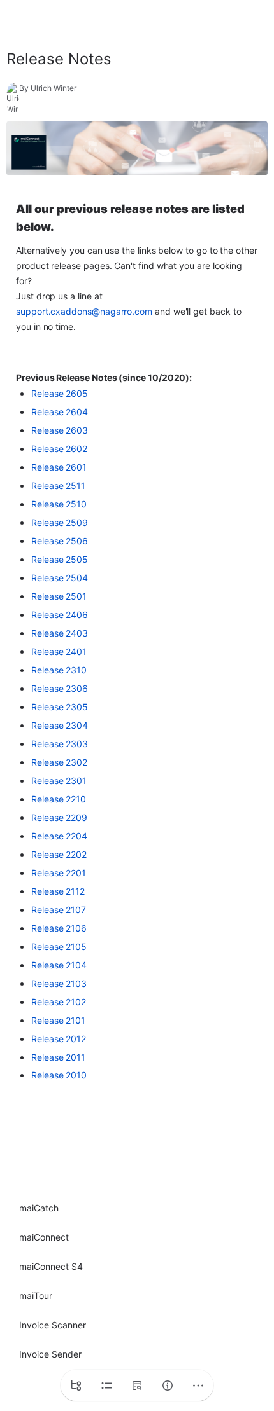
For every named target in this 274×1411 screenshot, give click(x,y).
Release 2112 (58, 891)
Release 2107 (58, 909)
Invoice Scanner (52, 1324)
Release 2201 (58, 872)
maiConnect (44, 1237)
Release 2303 (59, 743)
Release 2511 (58, 485)
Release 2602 (59, 448)
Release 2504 (59, 577)
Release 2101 (58, 1020)
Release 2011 (58, 1057)
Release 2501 (59, 596)
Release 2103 (59, 983)
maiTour (35, 1295)
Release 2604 (59, 411)
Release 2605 (59, 393)
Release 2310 (59, 669)
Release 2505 (59, 559)
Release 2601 (59, 467)
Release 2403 (59, 633)
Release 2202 (59, 854)
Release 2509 (59, 522)
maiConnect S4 (51, 1266)
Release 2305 (59, 706)
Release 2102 (58, 1001)
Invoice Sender (50, 1354)
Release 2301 (59, 780)
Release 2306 (59, 688)
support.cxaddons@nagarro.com (84, 311)
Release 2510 (59, 504)
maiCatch (39, 1207)
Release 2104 (59, 965)
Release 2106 (59, 928)
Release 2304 (59, 725)
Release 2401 (59, 651)
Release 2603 (59, 430)
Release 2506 (59, 540)
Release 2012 (58, 1038)
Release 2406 (59, 614)
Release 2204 (59, 835)
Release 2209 (59, 817)
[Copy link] (127, 59)
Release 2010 (59, 1075)
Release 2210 (58, 799)
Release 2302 (59, 762)
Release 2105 (59, 946)
